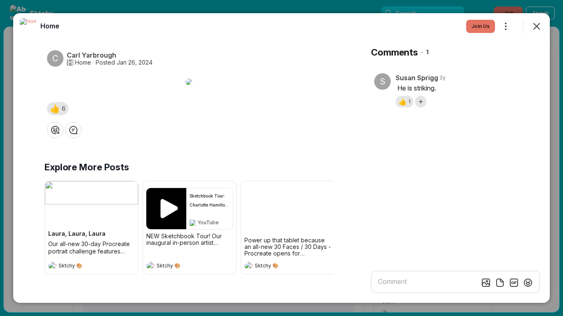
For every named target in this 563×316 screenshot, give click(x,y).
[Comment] (73, 130)
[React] (55, 130)
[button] (57, 108)
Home (83, 62)
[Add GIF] (514, 282)
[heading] (83, 267)
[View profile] (52, 266)
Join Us (481, 26)
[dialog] (281, 158)
